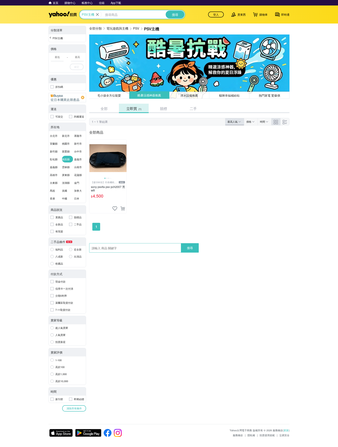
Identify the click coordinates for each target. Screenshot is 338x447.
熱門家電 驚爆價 (269, 95)
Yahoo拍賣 (63, 14)
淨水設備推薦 (189, 95)
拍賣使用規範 (267, 435)
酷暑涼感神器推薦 (149, 95)
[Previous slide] (91, 158)
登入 (216, 14)
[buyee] (67, 97)
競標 (163, 108)
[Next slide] (124, 158)
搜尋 (190, 248)
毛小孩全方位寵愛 (109, 95)
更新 (286, 430)
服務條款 (238, 435)
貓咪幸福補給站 (229, 95)
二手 (193, 108)
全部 (104, 108)
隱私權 (251, 435)
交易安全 (284, 435)
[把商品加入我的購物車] (122, 208)
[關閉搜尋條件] (97, 14)
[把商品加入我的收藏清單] (114, 208)
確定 (76, 67)
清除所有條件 (74, 408)
